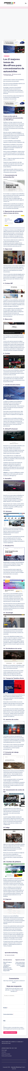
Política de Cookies (6, 1054)
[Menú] (25, 3)
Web (4, 1020)
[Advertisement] (14, 23)
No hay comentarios (9, 75)
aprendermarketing (11, 952)
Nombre (5, 1007)
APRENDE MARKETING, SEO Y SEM (9, 1048)
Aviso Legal (4, 1050)
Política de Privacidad (6, 1055)
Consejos (6, 56)
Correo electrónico (8, 1014)
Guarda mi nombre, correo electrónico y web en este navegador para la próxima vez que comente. (13, 1028)
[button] (9, 955)
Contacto (4, 1052)
